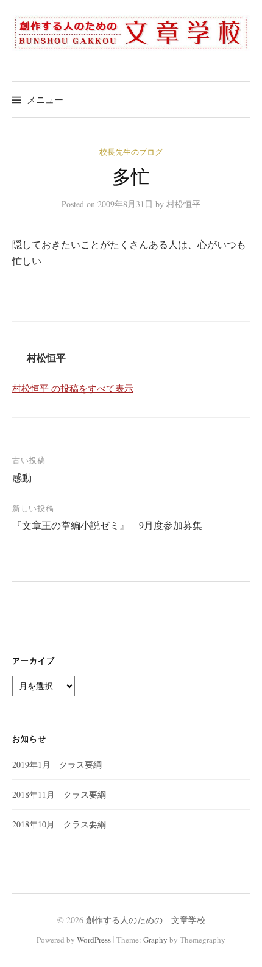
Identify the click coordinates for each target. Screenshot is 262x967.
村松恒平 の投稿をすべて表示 (72, 388)
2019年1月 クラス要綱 (57, 764)
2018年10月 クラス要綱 (59, 824)
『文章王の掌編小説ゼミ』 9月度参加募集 (107, 525)
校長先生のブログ (131, 151)
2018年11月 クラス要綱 (59, 794)
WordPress (94, 939)
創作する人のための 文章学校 (145, 920)
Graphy (155, 939)
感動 (22, 477)
